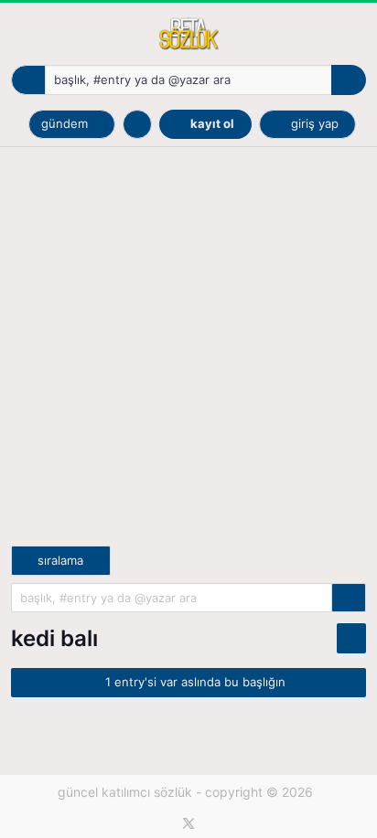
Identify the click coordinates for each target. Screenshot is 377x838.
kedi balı (54, 638)
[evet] (348, 598)
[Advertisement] (188, 357)
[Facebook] (161, 823)
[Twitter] (188, 823)
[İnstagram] (215, 823)
